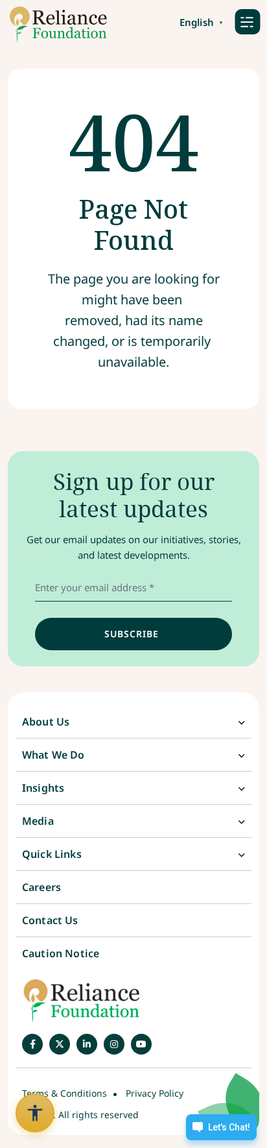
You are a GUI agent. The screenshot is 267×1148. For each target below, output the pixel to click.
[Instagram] (114, 1044)
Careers (41, 887)
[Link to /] (53, 24)
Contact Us (50, 920)
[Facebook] (32, 1044)
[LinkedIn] (86, 1044)
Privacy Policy (154, 1093)
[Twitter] (59, 1044)
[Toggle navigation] (248, 21)
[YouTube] (141, 1044)
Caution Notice (60, 953)
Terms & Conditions (64, 1093)
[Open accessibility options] (35, 1112)
